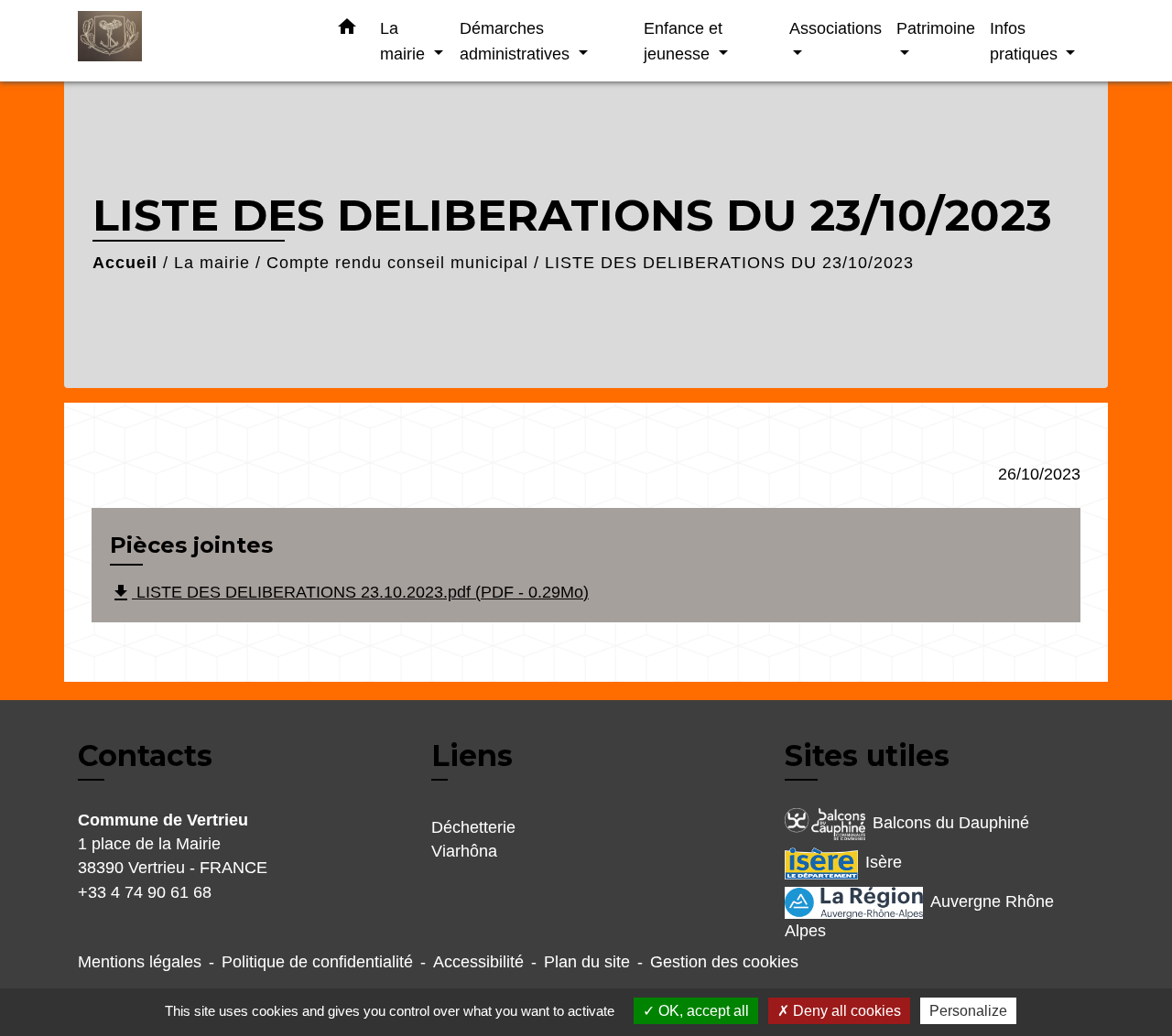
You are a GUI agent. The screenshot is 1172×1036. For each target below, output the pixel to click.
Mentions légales (139, 962)
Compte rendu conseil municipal (397, 263)
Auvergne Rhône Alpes (919, 916)
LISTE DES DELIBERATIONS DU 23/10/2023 (729, 263)
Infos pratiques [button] (1026, 40)
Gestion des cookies (724, 962)
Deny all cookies (845, 1011)
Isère (883, 862)
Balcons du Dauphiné (951, 823)
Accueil (124, 263)
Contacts (145, 756)
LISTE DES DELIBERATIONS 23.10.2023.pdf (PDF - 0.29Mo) (349, 593)
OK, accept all (702, 1011)
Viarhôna (464, 851)
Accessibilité (478, 962)
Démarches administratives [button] (517, 40)
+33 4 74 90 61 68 (145, 892)
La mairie (212, 263)
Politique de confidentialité (317, 962)
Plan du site (587, 962)
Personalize (968, 1011)
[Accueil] (192, 40)
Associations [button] (835, 28)
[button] (347, 30)
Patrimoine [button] (935, 28)
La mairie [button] (404, 40)
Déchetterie (473, 827)
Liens (472, 755)
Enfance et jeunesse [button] (683, 40)
